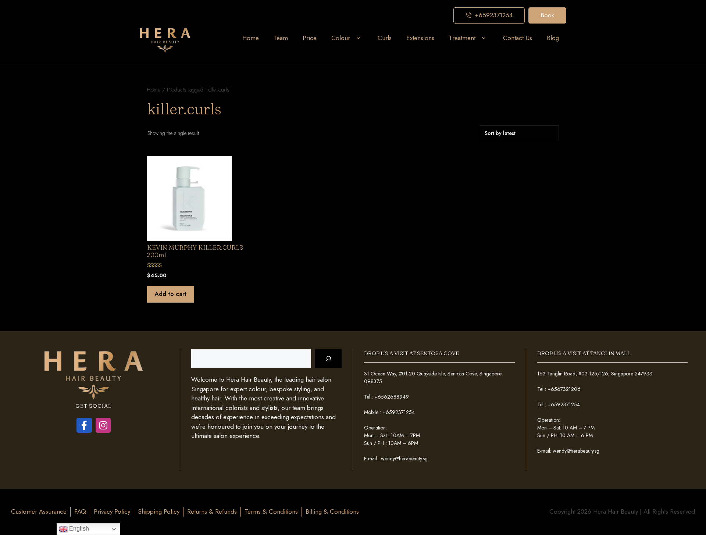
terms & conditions (271, 511)
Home (250, 37)
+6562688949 (391, 396)
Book (547, 15)
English (78, 528)
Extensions (420, 37)
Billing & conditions (332, 511)
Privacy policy (112, 511)
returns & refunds (212, 511)
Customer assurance (39, 511)
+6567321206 (564, 389)
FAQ (80, 511)
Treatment (462, 37)
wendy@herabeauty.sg (404, 458)
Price (310, 37)
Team (281, 37)
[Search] (328, 358)
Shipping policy (158, 511)
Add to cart (170, 293)
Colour (340, 37)
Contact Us (517, 37)
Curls (385, 37)
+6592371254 (398, 412)
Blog (553, 37)
